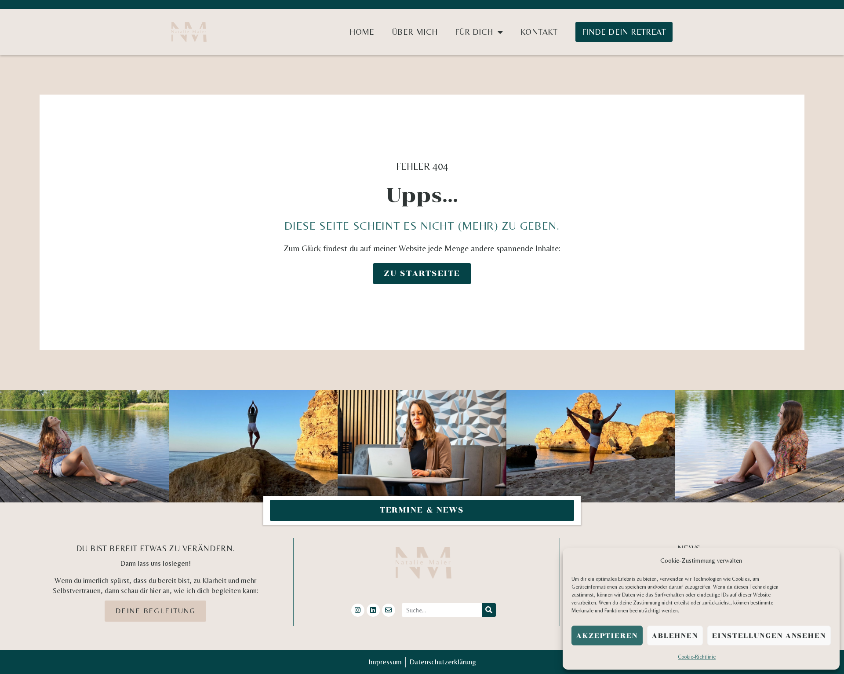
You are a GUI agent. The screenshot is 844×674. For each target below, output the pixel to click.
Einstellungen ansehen (769, 636)
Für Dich (474, 32)
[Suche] (489, 610)
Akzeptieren (607, 636)
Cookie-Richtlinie (697, 657)
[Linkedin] (373, 610)
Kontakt (539, 32)
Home (362, 32)
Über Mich (415, 32)
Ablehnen (675, 636)
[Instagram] (357, 610)
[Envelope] (388, 610)
